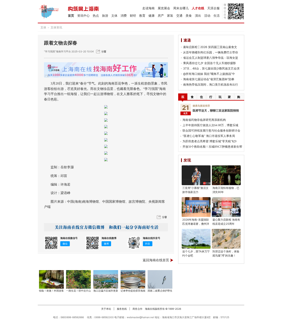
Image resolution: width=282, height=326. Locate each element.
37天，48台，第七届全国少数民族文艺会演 (211, 68)
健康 (151, 16)
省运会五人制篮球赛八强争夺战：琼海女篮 (210, 57)
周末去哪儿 (181, 8)
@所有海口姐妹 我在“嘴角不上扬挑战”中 (209, 73)
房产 (161, 16)
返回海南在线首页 (156, 260)
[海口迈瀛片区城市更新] (105, 279)
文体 (114, 16)
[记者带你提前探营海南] (133, 279)
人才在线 (198, 8)
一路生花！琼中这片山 (78, 290)
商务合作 (137, 308)
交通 (179, 16)
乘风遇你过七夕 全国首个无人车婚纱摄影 (209, 63)
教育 (142, 16)
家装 (170, 16)
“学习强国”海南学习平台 (57, 51)
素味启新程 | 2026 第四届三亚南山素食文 (210, 47)
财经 (133, 16)
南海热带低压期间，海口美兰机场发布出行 (210, 84)
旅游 (105, 16)
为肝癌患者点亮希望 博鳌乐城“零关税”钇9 (209, 141)
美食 (189, 16)
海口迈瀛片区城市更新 (105, 290)
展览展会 (164, 8)
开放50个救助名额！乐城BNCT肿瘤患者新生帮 (212, 146)
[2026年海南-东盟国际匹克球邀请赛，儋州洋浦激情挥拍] (196, 207)
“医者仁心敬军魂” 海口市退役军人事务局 (208, 136)
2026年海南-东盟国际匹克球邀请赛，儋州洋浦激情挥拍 (195, 223)
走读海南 (148, 8)
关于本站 (106, 308)
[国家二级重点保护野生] (160, 279)
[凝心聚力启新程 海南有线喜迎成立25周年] (226, 207)
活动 (207, 16)
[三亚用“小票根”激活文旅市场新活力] (196, 175)
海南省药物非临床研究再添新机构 (204, 119)
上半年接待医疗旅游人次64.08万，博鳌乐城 (210, 125)
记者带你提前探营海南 (133, 290)
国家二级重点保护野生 (160, 290)
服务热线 (122, 308)
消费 (124, 16)
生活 (216, 16)
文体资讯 (56, 27)
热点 (96, 16)
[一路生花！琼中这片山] (78, 279)
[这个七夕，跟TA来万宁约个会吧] (196, 239)
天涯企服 (213, 8)
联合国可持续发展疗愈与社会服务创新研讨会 (211, 130)
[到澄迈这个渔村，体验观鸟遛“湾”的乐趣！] (226, 239)
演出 (198, 16)
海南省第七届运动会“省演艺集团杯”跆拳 (208, 79)
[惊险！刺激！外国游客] (51, 279)
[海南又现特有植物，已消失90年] (226, 175)
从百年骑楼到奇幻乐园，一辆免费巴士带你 (210, 52)
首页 (71, 16)
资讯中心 (83, 16)
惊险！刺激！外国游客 (51, 290)
